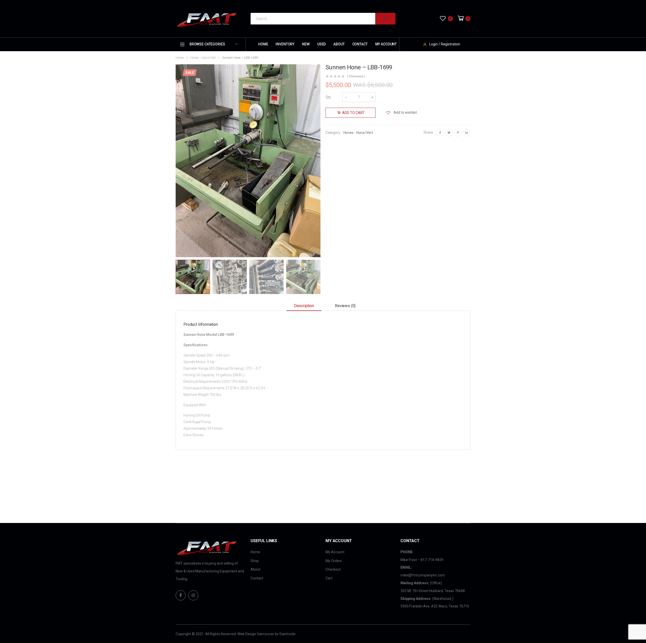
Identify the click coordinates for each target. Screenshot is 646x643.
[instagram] (193, 595)
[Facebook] (440, 132)
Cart (329, 578)
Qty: (329, 97)
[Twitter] (449, 132)
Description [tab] (304, 305)
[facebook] (181, 595)
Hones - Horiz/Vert (203, 58)
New (306, 44)
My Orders (334, 561)
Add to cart (353, 113)
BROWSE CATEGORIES (207, 44)
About (338, 44)
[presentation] (175, 160)
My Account (335, 552)
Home (263, 44)
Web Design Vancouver (255, 634)
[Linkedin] (466, 132)
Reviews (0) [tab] (345, 305)
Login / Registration (444, 44)
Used (321, 44)
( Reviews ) (356, 76)
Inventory (285, 44)
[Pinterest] (458, 132)
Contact (360, 44)
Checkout (333, 569)
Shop (255, 561)
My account (386, 44)
